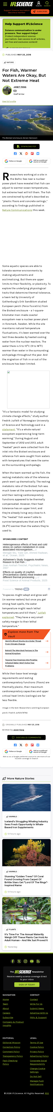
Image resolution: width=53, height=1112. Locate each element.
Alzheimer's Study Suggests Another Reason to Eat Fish (23, 561)
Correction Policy (11, 1047)
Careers (6, 1013)
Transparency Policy (13, 1056)
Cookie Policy (37, 1047)
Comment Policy (11, 1051)
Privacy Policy (37, 1051)
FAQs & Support (38, 1017)
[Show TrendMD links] (49, 589)
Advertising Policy (39, 1056)
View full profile (9, 101)
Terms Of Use (36, 1042)
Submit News (37, 1008)
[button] (47, 3)
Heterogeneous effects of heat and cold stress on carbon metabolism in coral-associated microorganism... (25, 547)
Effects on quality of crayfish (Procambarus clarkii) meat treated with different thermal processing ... (25, 575)
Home (6, 999)
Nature (10, 62)
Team (5, 1004)
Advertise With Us (39, 1013)
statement (8, 429)
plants (12, 929)
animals (13, 816)
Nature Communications (17, 210)
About (6, 1008)
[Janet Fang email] (15, 91)
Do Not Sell (36, 1076)
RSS (47, 1093)
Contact (34, 999)
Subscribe (8, 1017)
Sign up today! (27, 984)
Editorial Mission (11, 1042)
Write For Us (36, 1004)
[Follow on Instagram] (25, 961)
